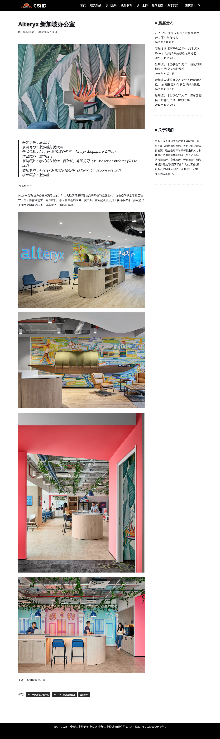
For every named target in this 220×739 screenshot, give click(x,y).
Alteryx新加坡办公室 (64, 694)
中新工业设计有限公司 (111, 727)
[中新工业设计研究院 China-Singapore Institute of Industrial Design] (33, 5)
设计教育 (126, 5)
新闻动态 (157, 5)
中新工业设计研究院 (34, 734)
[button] (180, 5)
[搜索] (199, 5)
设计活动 (111, 5)
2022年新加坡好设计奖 (38, 694)
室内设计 (84, 694)
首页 (83, 5)
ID (130, 727)
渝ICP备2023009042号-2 (150, 727)
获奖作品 (95, 5)
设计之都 (142, 5)
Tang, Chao (27, 31)
